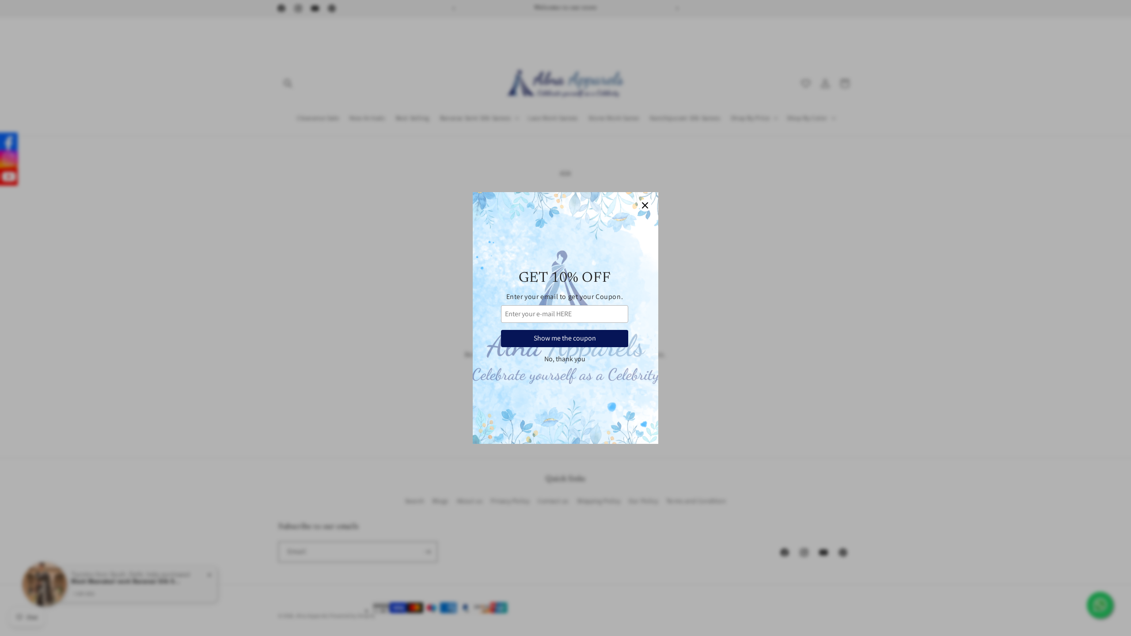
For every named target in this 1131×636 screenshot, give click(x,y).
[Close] (645, 205)
